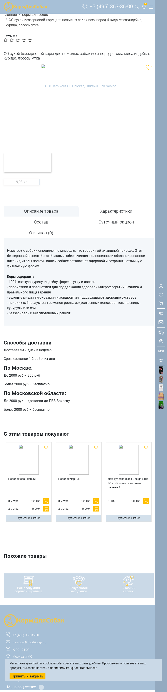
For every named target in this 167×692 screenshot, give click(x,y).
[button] (144, 8)
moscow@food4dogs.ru (29, 642)
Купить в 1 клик (28, 518)
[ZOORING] (161, 405)
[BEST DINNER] (161, 387)
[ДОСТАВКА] (161, 332)
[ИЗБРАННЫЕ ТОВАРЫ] (161, 294)
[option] (79, 105)
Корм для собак (35, 15)
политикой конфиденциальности (73, 668)
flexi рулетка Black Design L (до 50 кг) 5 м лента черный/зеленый (128, 483)
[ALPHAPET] (161, 370)
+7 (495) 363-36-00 (111, 6)
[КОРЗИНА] (161, 303)
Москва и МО (22, 657)
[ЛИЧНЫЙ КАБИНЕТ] (161, 286)
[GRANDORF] (161, 396)
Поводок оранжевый (22, 478)
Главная (10, 15)
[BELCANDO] (161, 379)
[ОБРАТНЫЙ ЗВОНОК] (161, 313)
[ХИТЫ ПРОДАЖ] (161, 360)
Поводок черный (69, 478)
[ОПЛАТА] (161, 341)
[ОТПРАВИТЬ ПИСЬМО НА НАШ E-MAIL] (161, 322)
